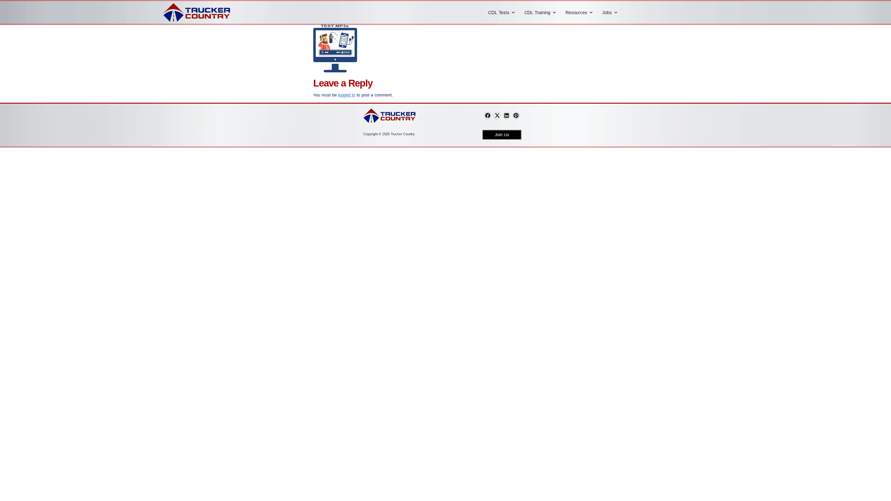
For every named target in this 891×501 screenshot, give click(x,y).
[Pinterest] (516, 115)
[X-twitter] (497, 115)
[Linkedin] (506, 115)
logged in (346, 95)
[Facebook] (487, 115)
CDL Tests (498, 12)
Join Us (502, 134)
